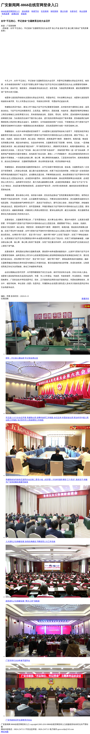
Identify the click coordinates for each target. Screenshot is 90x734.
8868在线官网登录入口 (10, 11)
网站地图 (4, 732)
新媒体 (24, 14)
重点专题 (64, 11)
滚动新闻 (25, 11)
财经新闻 (54, 11)
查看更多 (85, 299)
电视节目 (35, 11)
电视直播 (5, 14)
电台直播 (83, 11)
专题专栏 (73, 11)
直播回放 (15, 14)
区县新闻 (45, 11)
